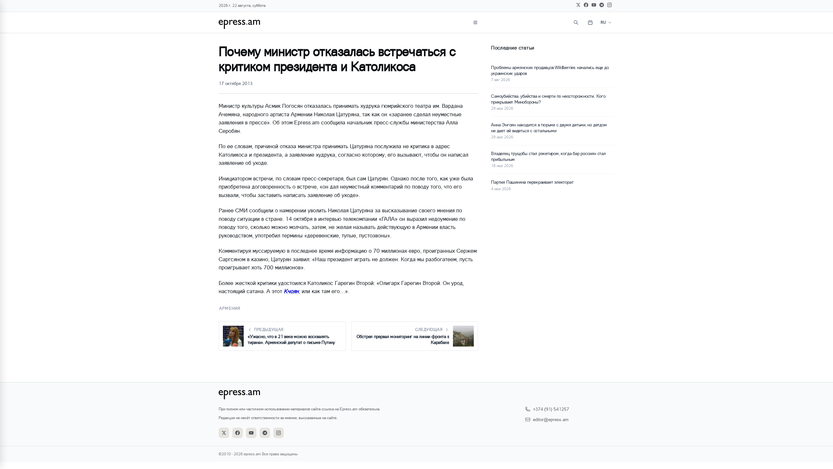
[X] (578, 5)
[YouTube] (594, 5)
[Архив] (590, 22)
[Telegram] (601, 5)
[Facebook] (586, 5)
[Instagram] (609, 5)
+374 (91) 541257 (551, 409)
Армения (229, 308)
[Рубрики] (475, 22)
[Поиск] (575, 22)
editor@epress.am (550, 419)
